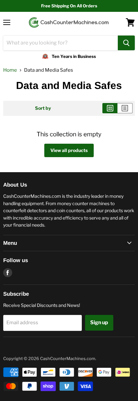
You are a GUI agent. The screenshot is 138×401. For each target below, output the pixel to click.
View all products (69, 150)
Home (10, 70)
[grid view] (109, 108)
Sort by (43, 108)
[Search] (126, 43)
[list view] (125, 108)
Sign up (99, 322)
